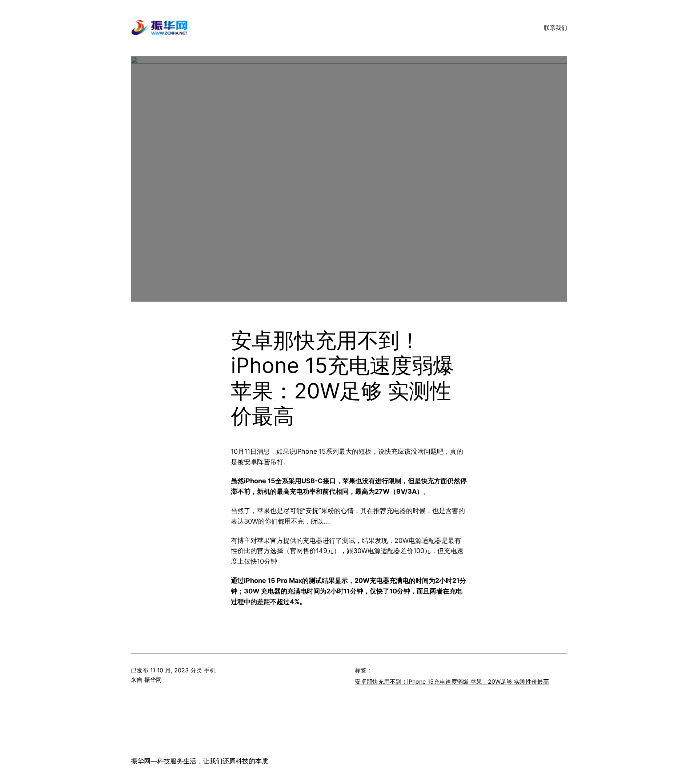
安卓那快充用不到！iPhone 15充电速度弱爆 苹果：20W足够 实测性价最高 (452, 681)
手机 (210, 670)
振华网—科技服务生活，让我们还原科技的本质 (199, 761)
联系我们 (555, 27)
